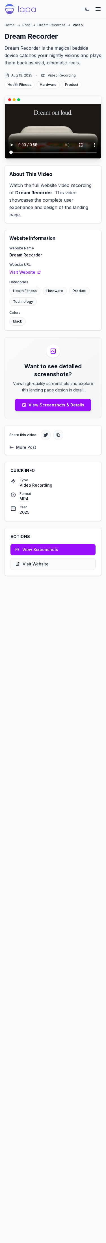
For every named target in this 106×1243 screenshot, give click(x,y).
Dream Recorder (51, 25)
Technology (23, 301)
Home (10, 25)
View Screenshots (40, 549)
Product (79, 291)
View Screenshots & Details (56, 404)
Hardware (54, 291)
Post (26, 25)
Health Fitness (25, 291)
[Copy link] (58, 435)
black (17, 321)
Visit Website (22, 272)
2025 (24, 512)
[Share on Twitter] (46, 435)
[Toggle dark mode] (87, 9)
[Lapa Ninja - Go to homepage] (20, 9)
